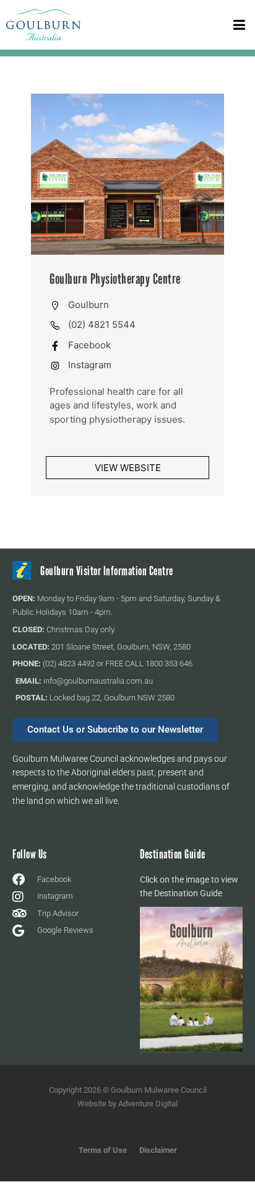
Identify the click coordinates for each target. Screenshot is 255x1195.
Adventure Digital (148, 1103)
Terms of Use (103, 1150)
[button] (239, 24)
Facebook (89, 345)
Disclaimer (158, 1150)
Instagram (89, 365)
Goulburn (88, 305)
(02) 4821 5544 (102, 324)
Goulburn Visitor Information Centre (106, 570)
